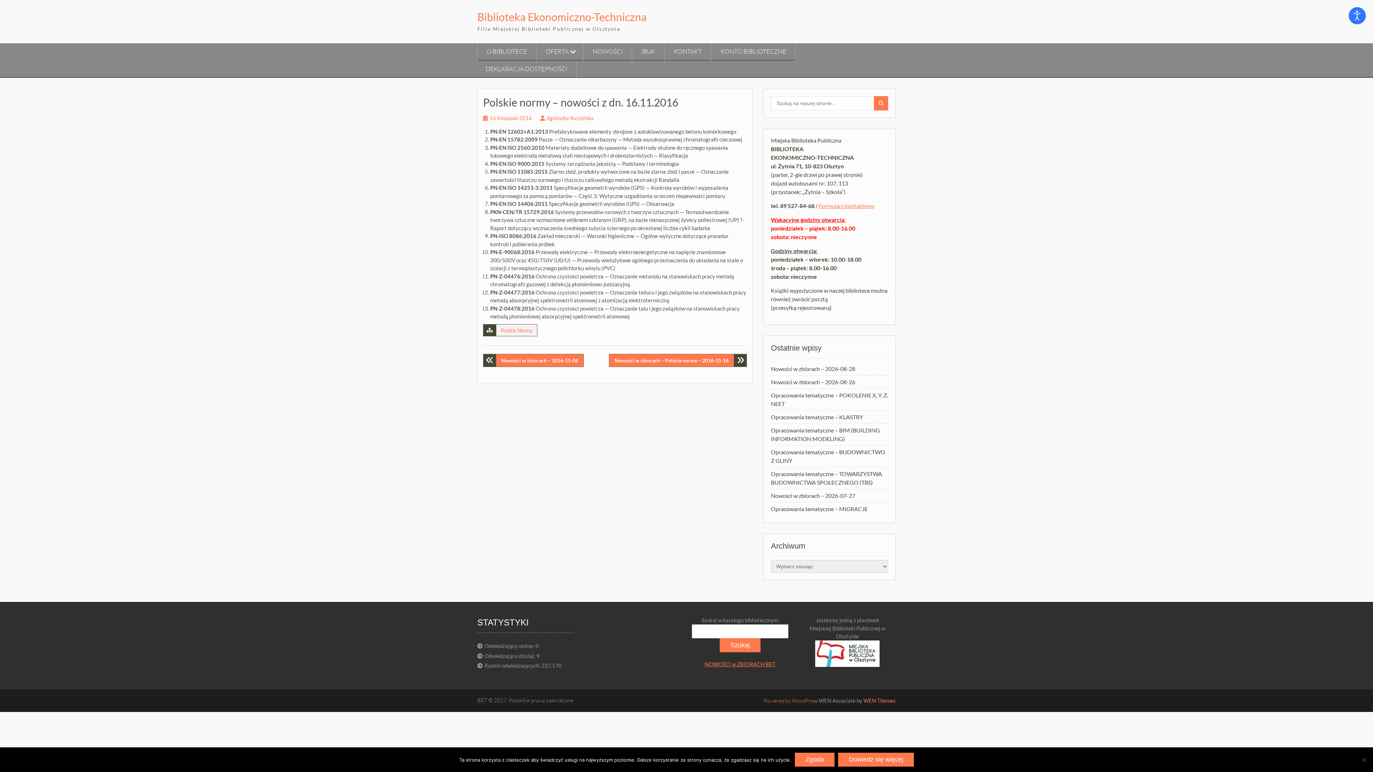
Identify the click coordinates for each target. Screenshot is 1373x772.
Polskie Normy (516, 330)
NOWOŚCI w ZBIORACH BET (740, 664)
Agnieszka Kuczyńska (570, 118)
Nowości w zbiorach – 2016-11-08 (539, 360)
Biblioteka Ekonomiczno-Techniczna (561, 16)
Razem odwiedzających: (512, 665)
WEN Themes (879, 700)
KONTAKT (688, 51)
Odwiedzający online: (510, 646)
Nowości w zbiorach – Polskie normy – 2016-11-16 (672, 360)
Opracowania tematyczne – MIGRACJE (819, 508)
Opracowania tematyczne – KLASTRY (817, 417)
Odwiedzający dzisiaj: (510, 656)
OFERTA (557, 51)
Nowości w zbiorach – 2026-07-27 (813, 495)
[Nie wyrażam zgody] (1364, 759)
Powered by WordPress (791, 700)
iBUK (648, 51)
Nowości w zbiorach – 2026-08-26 (813, 381)
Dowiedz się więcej (876, 759)
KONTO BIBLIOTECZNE (753, 51)
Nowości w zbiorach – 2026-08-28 (813, 368)
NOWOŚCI (608, 51)
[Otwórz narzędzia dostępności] (1357, 15)
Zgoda (815, 759)
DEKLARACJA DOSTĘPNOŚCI (526, 69)
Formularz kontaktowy (847, 205)
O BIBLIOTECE (507, 51)
